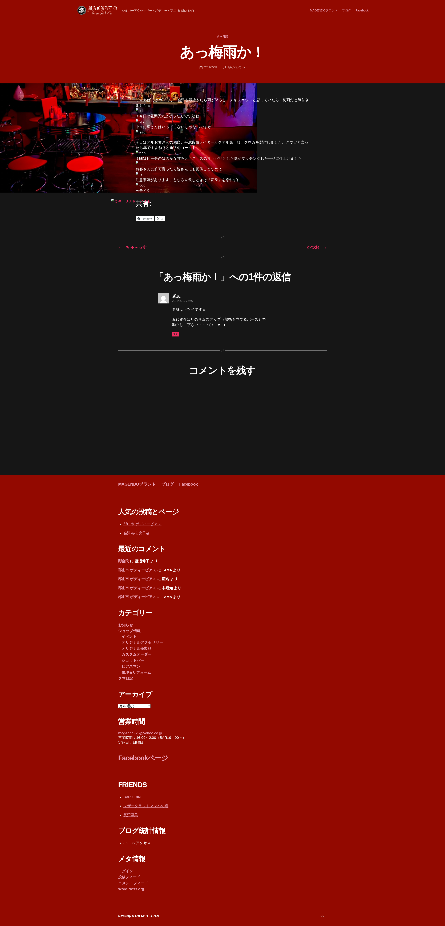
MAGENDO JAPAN (145, 916)
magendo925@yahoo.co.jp (140, 733)
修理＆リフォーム (136, 672)
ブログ (346, 10)
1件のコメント (236, 67)
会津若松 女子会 (136, 533)
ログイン (125, 871)
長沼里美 (130, 815)
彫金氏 (123, 561)
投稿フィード (129, 877)
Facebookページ (143, 758)
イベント (129, 636)
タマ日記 (222, 36)
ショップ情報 (129, 631)
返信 (175, 334)
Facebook (362, 10)
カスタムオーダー (137, 654)
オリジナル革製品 (136, 648)
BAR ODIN (132, 797)
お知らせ (125, 625)
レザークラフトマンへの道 (145, 806)
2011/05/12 (210, 67)
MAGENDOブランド (324, 10)
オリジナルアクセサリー (142, 642)
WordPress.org (131, 889)
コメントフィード (133, 883)
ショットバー (133, 660)
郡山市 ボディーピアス (142, 524)
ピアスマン (131, 666)
